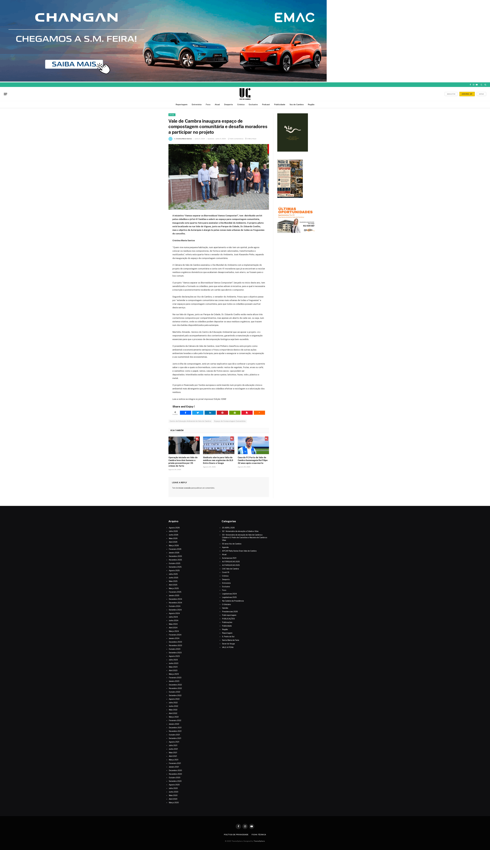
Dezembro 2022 (175, 685)
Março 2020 (174, 803)
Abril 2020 (173, 799)
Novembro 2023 (175, 645)
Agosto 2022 (174, 699)
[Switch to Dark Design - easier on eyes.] (481, 85)
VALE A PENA (228, 647)
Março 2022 (174, 717)
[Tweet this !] (197, 413)
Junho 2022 (173, 706)
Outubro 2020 (174, 778)
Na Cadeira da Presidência (233, 601)
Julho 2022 (173, 703)
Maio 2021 (173, 753)
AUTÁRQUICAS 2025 (231, 562)
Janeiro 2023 (174, 681)
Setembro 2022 (175, 695)
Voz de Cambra (297, 104)
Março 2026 (174, 546)
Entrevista (196, 104)
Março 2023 (174, 674)
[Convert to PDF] (247, 413)
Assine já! (467, 94)
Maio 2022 (173, 710)
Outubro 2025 (174, 563)
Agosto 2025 (174, 571)
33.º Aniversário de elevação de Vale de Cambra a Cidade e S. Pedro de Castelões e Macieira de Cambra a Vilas (244, 537)
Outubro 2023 (174, 649)
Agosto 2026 (174, 528)
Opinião (225, 608)
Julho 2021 (173, 745)
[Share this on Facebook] (185, 413)
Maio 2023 (173, 667)
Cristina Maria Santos (184, 139)
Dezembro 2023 (175, 642)
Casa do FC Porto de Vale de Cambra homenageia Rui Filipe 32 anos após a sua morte (253, 460)
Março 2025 (174, 588)
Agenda (225, 547)
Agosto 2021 (174, 742)
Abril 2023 (173, 670)
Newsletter (451, 94)
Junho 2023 (173, 663)
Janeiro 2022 (174, 724)
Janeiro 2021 (174, 767)
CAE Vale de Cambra (230, 569)
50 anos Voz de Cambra (231, 544)
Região (311, 104)
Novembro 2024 (175, 603)
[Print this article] (234, 413)
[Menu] (5, 94)
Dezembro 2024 (175, 599)
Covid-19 (225, 572)
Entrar (481, 94)
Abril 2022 (173, 713)
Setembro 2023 (175, 653)
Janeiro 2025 (174, 596)
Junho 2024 (173, 620)
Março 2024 (174, 631)
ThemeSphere (259, 841)
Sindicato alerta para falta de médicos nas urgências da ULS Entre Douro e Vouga (218, 460)
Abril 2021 (173, 756)
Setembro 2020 (175, 781)
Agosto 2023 (174, 656)
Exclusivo (253, 104)
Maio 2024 (173, 624)
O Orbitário (226, 604)
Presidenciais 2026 (230, 612)
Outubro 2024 (174, 606)
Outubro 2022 (174, 692)
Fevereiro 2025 (175, 592)
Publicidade (279, 104)
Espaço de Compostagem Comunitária (230, 421)
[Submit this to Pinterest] (222, 413)
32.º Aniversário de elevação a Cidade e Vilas (240, 531)
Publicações (227, 622)
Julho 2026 (173, 531)
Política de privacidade (236, 835)
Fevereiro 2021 (175, 763)
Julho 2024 (173, 617)
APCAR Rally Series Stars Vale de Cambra (239, 551)
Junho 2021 (173, 749)
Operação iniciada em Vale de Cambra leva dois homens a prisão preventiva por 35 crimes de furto (183, 461)
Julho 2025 (173, 574)
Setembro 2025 (175, 567)
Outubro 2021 (174, 735)
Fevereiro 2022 (175, 720)
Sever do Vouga (228, 644)
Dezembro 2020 (175, 770)
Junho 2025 (173, 578)
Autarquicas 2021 (229, 558)
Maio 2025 (173, 581)
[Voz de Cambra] (245, 94)
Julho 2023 (173, 660)
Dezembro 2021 (175, 728)
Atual (217, 104)
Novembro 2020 (175, 774)
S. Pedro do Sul (228, 637)
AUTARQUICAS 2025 (231, 565)
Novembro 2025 (175, 560)
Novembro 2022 (175, 688)
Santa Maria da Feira (230, 640)
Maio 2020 (173, 795)
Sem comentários (236, 139)
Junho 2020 (173, 792)
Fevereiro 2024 (175, 635)
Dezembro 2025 (175, 556)
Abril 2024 (173, 628)
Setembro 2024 (175, 610)
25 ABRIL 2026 (228, 528)
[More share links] (259, 413)
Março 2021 (173, 760)
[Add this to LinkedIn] (210, 413)
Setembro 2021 (175, 738)
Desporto (228, 104)
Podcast (266, 104)
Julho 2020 (173, 788)
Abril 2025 (173, 585)
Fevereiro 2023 (175, 678)
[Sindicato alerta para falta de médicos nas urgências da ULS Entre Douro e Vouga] (218, 445)
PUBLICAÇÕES (228, 619)
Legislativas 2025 (229, 597)
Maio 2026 (173, 538)
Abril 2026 (173, 542)
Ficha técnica (259, 835)
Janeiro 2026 (174, 553)
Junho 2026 (173, 535)
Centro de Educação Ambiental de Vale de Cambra (190, 421)
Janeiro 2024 (174, 638)
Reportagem (181, 104)
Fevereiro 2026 (175, 549)
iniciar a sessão (184, 488)
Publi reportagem (229, 615)
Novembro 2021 (175, 731)
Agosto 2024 (174, 613)
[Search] (485, 84)
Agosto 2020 (174, 785)
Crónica (240, 104)
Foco (208, 104)
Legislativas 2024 (229, 594)
